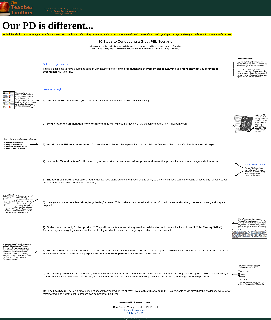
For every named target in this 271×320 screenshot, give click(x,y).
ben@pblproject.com (135, 310)
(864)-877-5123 (135, 313)
